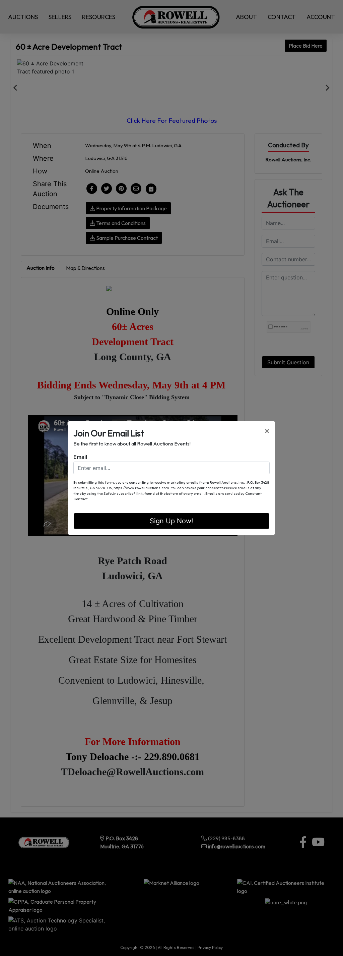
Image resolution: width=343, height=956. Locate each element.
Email (80, 457)
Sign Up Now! (171, 521)
